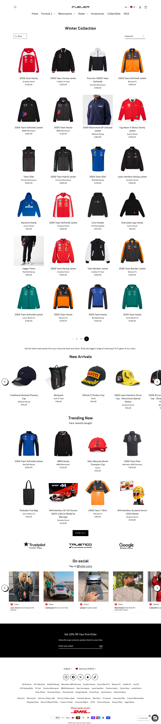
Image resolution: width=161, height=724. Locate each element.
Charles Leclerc (112, 688)
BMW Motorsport (67, 688)
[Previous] (5, 382)
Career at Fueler (66, 702)
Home (35, 13)
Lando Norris (136, 688)
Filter (20, 36)
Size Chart (97, 698)
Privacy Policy (117, 702)
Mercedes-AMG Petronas (71, 684)
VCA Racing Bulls (26, 688)
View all (80, 533)
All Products (27, 684)
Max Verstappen (83, 688)
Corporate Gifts (119, 698)
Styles (82, 13)
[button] (155, 718)
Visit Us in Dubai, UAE (46, 698)
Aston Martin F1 (103, 684)
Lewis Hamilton (98, 688)
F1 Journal (107, 698)
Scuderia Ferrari (89, 684)
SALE (126, 13)
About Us (21, 698)
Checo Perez (94, 692)
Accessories (97, 13)
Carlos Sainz (124, 688)
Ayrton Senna (106, 692)
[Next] (157, 382)
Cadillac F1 (127, 684)
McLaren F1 (116, 684)
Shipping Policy (33, 702)
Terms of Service (103, 702)
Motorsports (65, 13)
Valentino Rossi (120, 692)
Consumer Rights (81, 702)
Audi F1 (136, 684)
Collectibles (113, 13)
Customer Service (83, 698)
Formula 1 (47, 13)
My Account (31, 698)
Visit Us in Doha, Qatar (66, 698)
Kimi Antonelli (68, 692)
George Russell (81, 692)
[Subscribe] (100, 646)
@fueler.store (84, 566)
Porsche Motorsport (51, 688)
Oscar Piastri (40, 692)
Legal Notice (129, 702)
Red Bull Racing (53, 684)
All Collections (39, 684)
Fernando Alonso (53, 692)
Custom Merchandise (135, 698)
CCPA (92, 702)
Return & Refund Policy (49, 702)
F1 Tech (38, 688)
